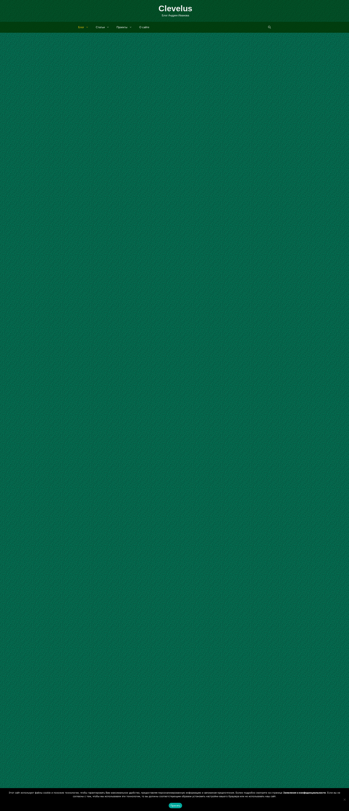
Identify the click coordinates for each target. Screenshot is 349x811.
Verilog (246, 524)
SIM (263, 282)
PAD (118, 779)
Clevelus (175, 8)
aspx (90, 425)
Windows (133, 162)
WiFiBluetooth (256, 648)
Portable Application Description (121, 683)
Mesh (98, 162)
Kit (227, 392)
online (145, 425)
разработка (192, 529)
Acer (201, 282)
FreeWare (93, 779)
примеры (260, 392)
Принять (175, 805)
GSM (232, 282)
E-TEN (210, 282)
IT (239, 282)
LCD (253, 644)
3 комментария (200, 292)
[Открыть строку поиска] (269, 27)
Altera (193, 524)
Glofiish (222, 282)
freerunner (229, 644)
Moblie (246, 282)
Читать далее (150, 146)
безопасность (91, 655)
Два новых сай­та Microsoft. (219, 76)
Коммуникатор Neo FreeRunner (224, 559)
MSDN (135, 425)
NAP (108, 650)
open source (229, 524)
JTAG (242, 644)
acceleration (197, 644)
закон (107, 655)
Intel (203, 524)
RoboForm (125, 650)
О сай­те (144, 27)
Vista (207, 161)
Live (89, 162)
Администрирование (101, 157)
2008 (192, 282)
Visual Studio (241, 392)
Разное (123, 157)
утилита (87, 783)
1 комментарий (97, 171)
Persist (156, 425)
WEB (121, 162)
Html (107, 779)
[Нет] (344, 799)
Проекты (122, 27)
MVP (256, 282)
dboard (213, 644)
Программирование (198, 397)
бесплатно (89, 167)
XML (128, 779)
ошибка (118, 655)
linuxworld (191, 648)
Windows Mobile (152, 162)
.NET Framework (211, 392)
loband (109, 425)
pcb (240, 648)
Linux (213, 524)
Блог (81, 27)
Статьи (100, 27)
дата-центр (106, 167)
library (99, 425)
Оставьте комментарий (103, 430)
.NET (192, 392)
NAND (206, 648)
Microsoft (110, 162)
